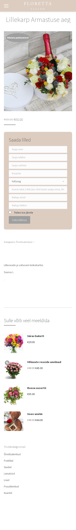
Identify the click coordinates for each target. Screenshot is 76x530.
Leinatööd (9, 473)
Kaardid (8, 493)
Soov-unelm (34, 414)
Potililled (8, 460)
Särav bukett (35, 336)
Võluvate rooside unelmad (44, 362)
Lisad (6, 480)
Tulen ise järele (23, 212)
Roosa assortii (36, 388)
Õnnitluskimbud (24, 241)
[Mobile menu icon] (6, 6)
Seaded (7, 467)
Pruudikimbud (11, 486)
